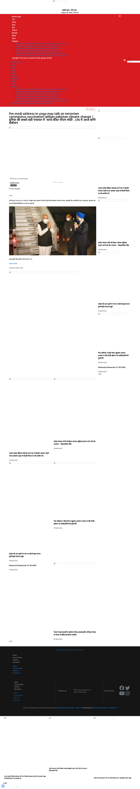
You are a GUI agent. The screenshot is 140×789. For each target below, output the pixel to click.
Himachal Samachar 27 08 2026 (111, 367)
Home (15, 655)
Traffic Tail (78, 708)
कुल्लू (13, 25)
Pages (14, 41)
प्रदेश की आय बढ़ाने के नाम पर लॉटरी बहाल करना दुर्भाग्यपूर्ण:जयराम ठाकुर (112, 778)
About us (16, 660)
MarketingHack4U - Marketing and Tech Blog (70, 650)
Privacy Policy (17, 657)
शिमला (14, 36)
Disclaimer (16, 662)
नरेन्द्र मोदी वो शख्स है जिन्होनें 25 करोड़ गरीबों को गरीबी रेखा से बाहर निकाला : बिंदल (39, 48)
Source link (13, 263)
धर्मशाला (14, 30)
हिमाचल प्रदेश (16, 17)
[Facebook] (121, 688)
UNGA (11, 195)
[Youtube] (121, 693)
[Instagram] (127, 693)
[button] (129, 59)
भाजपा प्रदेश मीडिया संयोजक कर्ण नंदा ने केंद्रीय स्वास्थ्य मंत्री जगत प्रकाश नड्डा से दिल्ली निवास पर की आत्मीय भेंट (114, 190)
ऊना (13, 19)
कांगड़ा (14, 22)
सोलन (14, 38)
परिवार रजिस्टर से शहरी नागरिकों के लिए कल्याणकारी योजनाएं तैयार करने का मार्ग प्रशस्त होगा (41, 44)
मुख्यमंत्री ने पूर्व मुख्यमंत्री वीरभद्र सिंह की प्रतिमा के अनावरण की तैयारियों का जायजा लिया (40, 53)
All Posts (13, 185)
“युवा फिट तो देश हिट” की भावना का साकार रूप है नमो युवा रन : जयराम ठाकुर (37, 51)
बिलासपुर (15, 33)
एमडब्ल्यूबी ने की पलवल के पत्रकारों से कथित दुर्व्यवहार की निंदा (32, 58)
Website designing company (65, 708)
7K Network (113, 708)
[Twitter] (127, 688)
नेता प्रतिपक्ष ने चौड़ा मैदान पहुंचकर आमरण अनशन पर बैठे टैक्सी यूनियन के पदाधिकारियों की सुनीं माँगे (113, 355)
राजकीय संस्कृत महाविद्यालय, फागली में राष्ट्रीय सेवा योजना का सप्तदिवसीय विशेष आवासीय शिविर (42, 56)
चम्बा (13, 28)
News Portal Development (100, 708)
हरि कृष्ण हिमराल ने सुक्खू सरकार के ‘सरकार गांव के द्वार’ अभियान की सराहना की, (38, 46)
